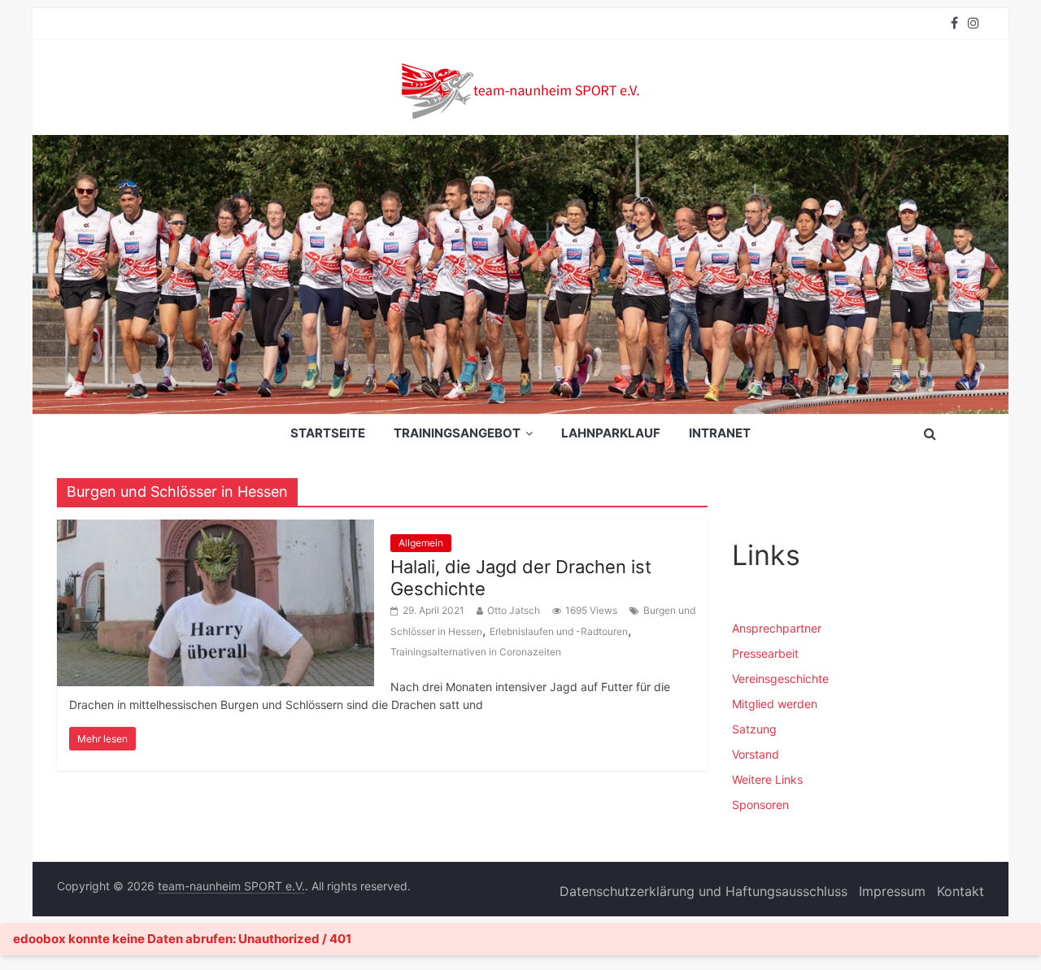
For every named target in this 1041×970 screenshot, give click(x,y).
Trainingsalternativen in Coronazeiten (475, 652)
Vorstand (755, 754)
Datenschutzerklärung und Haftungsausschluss (703, 891)
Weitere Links (767, 779)
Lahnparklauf (610, 433)
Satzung (754, 729)
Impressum (892, 891)
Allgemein (421, 543)
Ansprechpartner (776, 628)
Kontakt (960, 891)
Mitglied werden (774, 704)
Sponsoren (760, 804)
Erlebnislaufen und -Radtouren (559, 631)
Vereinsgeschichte (780, 678)
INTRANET (720, 433)
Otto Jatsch (513, 610)
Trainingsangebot (457, 433)
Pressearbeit (765, 653)
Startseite (327, 433)
